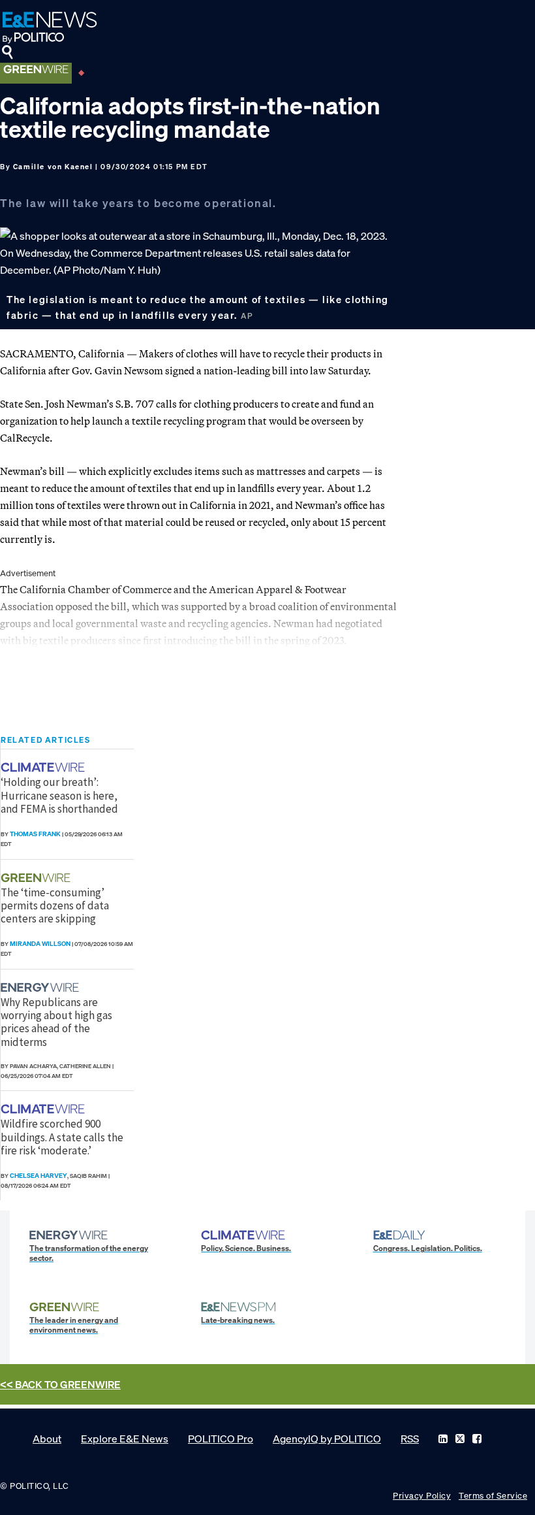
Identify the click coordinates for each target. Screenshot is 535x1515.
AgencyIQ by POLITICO (327, 1438)
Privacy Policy (422, 1495)
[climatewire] (44, 767)
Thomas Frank (35, 834)
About (47, 1438)
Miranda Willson (40, 943)
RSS (410, 1438)
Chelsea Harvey (38, 1175)
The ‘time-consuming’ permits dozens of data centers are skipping (55, 905)
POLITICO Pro (220, 1438)
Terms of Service (493, 1495)
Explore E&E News (124, 1438)
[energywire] (41, 987)
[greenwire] (37, 878)
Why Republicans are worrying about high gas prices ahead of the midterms (56, 1022)
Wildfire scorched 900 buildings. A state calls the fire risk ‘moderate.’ (62, 1137)
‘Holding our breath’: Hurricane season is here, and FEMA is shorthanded (59, 795)
